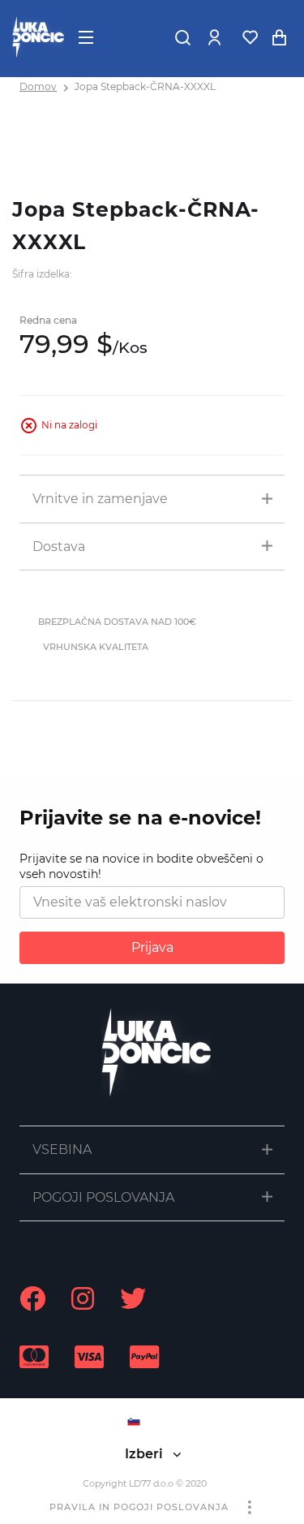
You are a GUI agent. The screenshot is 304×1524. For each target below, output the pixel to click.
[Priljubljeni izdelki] (250, 37)
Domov (38, 86)
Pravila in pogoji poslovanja (139, 1507)
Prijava (152, 947)
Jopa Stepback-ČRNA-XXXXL (145, 86)
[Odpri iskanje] (182, 37)
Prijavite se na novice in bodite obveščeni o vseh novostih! (141, 866)
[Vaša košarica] (279, 37)
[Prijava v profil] (214, 37)
